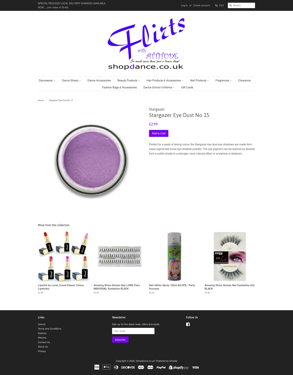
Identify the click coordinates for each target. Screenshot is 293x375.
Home (41, 100)
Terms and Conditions (49, 328)
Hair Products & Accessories (164, 80)
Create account (201, 5)
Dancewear (46, 80)
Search (42, 324)
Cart (221, 5)
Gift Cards (187, 87)
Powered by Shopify (166, 360)
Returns (42, 337)
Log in (184, 5)
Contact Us (44, 342)
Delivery (42, 333)
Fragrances (223, 80)
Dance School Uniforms (158, 87)
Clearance (244, 80)
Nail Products (198, 80)
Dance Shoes (70, 80)
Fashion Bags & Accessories (119, 87)
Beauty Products (128, 80)
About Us (43, 346)
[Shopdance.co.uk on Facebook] (188, 324)
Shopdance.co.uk (145, 360)
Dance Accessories (99, 80)
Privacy (42, 351)
